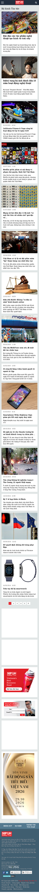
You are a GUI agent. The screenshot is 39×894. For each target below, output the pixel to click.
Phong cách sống (8, 887)
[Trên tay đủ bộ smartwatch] (19, 570)
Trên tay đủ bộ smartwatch (15, 589)
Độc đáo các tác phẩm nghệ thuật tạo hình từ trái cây (17, 37)
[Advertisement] (18, 735)
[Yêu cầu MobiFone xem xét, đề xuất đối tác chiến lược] (19, 329)
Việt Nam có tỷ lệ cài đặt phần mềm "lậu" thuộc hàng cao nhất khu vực (18, 259)
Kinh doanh (6, 883)
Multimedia (17, 889)
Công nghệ (16, 883)
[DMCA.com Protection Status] (9, 876)
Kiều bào (26, 887)
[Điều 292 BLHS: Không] (19, 283)
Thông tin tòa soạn (30, 826)
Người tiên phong (27, 883)
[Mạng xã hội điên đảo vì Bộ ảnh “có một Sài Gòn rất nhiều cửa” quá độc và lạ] (19, 197)
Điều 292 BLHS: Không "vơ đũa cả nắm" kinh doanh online (17, 301)
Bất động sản (24, 885)
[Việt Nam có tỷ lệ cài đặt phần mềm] (19, 242)
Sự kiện (18, 826)
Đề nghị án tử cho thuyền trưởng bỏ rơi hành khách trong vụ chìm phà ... (19, 433)
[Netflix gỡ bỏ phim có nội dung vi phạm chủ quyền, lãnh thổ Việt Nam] (19, 153)
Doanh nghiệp (7, 889)
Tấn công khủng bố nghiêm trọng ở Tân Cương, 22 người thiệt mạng (18, 481)
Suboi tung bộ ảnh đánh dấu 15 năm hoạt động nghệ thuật (19, 81)
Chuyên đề (5, 885)
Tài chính (14, 885)
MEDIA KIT (7, 826)
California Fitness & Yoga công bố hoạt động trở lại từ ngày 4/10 (18, 129)
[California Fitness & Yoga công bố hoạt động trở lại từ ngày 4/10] (19, 112)
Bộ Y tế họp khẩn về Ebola (14, 499)
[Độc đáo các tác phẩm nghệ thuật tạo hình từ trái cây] (19, 22)
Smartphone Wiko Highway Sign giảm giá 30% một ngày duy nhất (17, 416)
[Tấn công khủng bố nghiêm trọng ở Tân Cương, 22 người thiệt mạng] (19, 461)
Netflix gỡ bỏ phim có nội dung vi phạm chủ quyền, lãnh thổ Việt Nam (19, 170)
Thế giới (18, 887)
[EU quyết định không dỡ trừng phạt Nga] (19, 526)
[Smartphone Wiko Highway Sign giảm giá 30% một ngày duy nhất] (19, 396)
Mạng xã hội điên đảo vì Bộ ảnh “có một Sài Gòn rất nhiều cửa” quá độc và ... (18, 215)
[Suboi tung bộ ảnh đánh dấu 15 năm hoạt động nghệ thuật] (19, 67)
